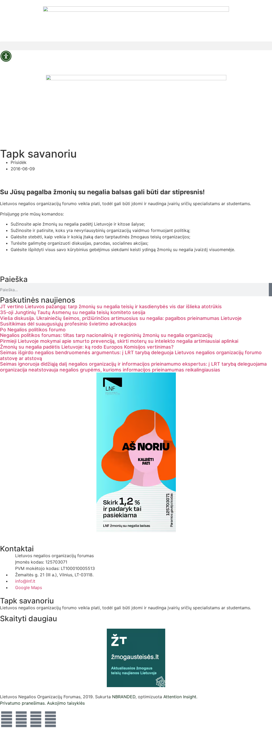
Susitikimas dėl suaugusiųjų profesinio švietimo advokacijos (68, 324)
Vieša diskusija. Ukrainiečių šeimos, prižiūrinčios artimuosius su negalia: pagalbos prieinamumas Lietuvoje (121, 318)
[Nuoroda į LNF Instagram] (21, 719)
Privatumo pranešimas (22, 703)
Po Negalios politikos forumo (33, 329)
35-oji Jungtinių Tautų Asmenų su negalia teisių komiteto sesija (72, 312)
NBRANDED (123, 696)
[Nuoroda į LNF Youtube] (50, 719)
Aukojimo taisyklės (66, 703)
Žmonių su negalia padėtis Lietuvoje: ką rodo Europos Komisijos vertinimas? (86, 347)
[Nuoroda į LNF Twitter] (35, 719)
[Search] (270, 289)
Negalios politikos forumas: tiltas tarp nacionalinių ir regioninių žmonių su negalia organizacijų (106, 335)
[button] (136, 45)
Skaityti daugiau (28, 618)
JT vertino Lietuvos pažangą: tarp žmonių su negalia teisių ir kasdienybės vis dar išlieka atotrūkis (111, 306)
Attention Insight (179, 696)
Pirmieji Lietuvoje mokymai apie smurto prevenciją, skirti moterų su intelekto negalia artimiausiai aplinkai (119, 341)
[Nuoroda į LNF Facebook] (6, 719)
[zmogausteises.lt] (136, 658)
